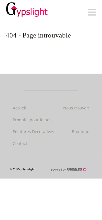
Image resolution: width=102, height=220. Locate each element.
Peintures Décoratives (33, 131)
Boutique (80, 131)
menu (92, 12)
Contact (20, 143)
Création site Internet (68, 169)
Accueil (19, 108)
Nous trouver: (76, 108)
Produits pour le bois (32, 119)
